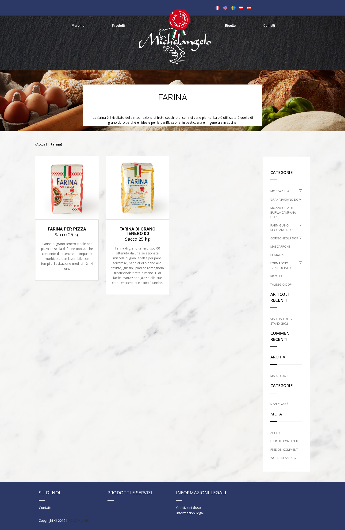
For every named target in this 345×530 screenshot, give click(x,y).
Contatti (269, 25)
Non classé (279, 404)
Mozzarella (279, 191)
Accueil (41, 144)
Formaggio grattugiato (280, 265)
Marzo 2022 (279, 376)
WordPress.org (283, 458)
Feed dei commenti (284, 449)
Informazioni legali (190, 513)
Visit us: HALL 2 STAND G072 (281, 321)
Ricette (230, 25)
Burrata (277, 255)
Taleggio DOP (281, 284)
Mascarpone (280, 246)
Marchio (78, 25)
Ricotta (276, 276)
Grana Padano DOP (285, 199)
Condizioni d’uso (188, 507)
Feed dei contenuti (284, 441)
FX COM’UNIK (78, 520)
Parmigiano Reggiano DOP (281, 227)
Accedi (275, 433)
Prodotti (118, 25)
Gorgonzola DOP (284, 238)
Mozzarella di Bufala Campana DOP (283, 212)
